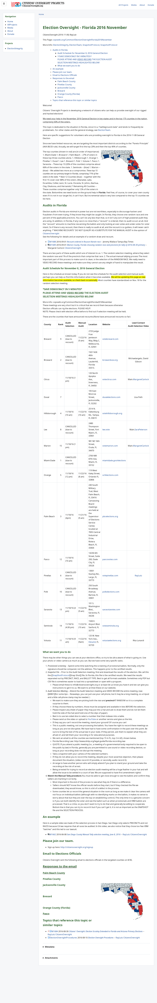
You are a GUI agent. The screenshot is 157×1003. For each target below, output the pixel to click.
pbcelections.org (110, 516)
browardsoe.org (110, 360)
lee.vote (106, 429)
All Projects (123, 5)
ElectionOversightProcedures (63, 937)
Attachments (51, 958)
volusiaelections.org (111, 640)
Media (134, 5)
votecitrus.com (109, 379)
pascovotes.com (110, 559)
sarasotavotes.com (111, 609)
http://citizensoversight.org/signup (76, 847)
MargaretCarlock (141, 379)
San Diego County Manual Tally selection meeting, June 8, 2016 (93, 834)
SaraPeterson (141, 429)
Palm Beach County (66, 81)
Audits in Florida (60, 50)
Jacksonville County (66, 87)
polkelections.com (110, 591)
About (142, 5)
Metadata (49, 946)
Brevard (61, 90)
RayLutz (138, 575)
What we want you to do (69, 65)
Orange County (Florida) (69, 94)
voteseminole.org (110, 625)
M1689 (53, 245)
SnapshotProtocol (91, 45)
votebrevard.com (110, 339)
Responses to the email (63, 78)
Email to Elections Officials (65, 75)
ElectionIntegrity (15, 48)
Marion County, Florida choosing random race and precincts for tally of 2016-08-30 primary (106, 245)
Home (10, 21)
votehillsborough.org (112, 413)
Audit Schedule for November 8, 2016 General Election (83, 53)
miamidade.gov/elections (114, 460)
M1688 (53, 241)
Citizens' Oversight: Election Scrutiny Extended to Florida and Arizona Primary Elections (106, 931)
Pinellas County (65, 84)
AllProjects (12, 24)
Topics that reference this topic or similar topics (75, 100)
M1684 (55, 931)
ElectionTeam (75, 45)
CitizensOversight (51, 233)
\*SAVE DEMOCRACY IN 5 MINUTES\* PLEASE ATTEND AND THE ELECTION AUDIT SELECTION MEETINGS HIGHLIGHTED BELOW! (85, 59)
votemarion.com (110, 445)
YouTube (92, 719)
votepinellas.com (110, 575)
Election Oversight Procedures (100, 937)
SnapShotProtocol (60, 675)
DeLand (92, 642)
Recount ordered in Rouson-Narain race (84, 241)
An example (58, 68)
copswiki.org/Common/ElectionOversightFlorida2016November (82, 39)
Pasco (60, 97)
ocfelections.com (110, 475)
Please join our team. (62, 72)
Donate (151, 5)
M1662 (53, 834)
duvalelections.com (111, 397)
